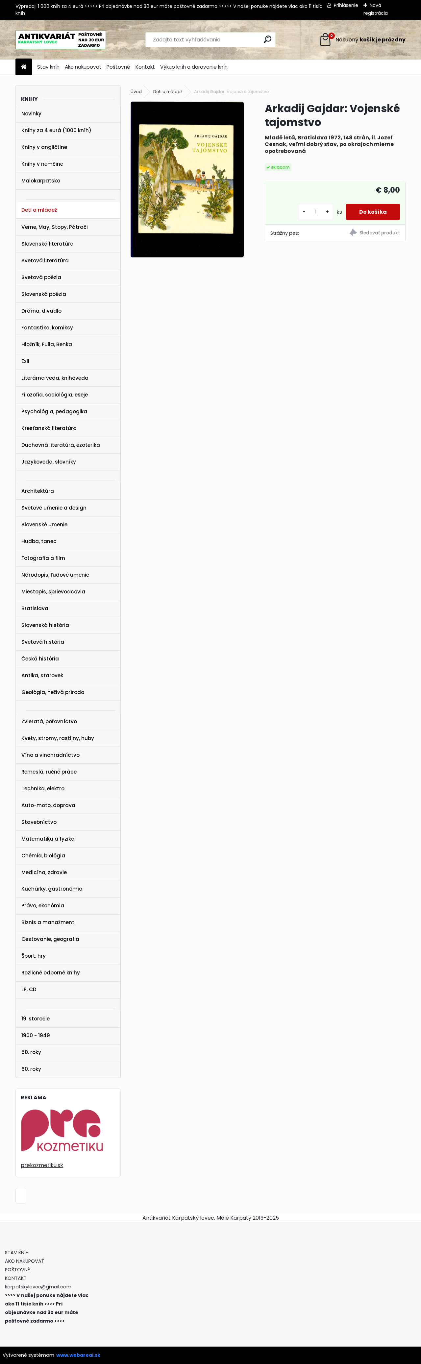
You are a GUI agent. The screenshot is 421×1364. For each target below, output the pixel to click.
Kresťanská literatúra (49, 428)
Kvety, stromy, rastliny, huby (57, 738)
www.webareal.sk (78, 1355)
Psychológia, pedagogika (54, 411)
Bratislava (34, 608)
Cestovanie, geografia (50, 939)
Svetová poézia (41, 277)
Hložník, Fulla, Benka (46, 344)
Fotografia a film (43, 558)
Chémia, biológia (43, 855)
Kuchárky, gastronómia (52, 888)
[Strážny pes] (370, 233)
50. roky (31, 1052)
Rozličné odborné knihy (50, 972)
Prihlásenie (346, 5)
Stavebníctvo (39, 822)
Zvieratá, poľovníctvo (49, 721)
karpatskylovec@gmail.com (38, 1286)
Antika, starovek (42, 675)
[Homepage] (23, 67)
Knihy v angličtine (44, 147)
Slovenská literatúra (47, 243)
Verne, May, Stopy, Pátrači (54, 227)
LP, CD (29, 989)
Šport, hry (33, 955)
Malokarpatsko (40, 180)
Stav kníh (48, 66)
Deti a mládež (39, 209)
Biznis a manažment (47, 922)
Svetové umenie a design (54, 507)
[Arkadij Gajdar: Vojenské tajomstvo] (187, 179)
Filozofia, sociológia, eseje (54, 394)
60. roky (31, 1068)
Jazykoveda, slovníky (48, 461)
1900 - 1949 (35, 1035)
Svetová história (42, 641)
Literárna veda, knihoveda (54, 377)
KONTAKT (16, 1278)
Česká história (40, 658)
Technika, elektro (42, 788)
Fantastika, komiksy (47, 327)
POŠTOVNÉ (17, 1269)
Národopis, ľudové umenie (55, 574)
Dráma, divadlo (41, 310)
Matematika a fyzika (48, 838)
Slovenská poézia (43, 294)
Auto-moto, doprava (48, 805)
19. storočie (35, 1018)
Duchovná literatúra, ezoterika (60, 445)
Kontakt (145, 66)
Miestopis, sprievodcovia (53, 591)
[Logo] (60, 39)
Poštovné (118, 66)
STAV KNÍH (17, 1252)
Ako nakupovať (83, 66)
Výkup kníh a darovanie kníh (194, 66)
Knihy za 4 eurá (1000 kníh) (56, 130)
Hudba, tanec (39, 541)
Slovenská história (45, 625)
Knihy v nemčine (42, 163)
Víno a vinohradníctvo (50, 755)
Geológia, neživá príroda (53, 692)
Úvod (136, 91)
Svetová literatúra (45, 260)
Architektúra (37, 491)
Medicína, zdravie (44, 872)
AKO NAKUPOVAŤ (24, 1261)
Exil (25, 361)
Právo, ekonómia (42, 905)
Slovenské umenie (44, 524)
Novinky (31, 113)
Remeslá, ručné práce (49, 771)
